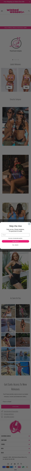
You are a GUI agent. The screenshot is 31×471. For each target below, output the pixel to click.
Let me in (15, 241)
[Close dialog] (29, 224)
